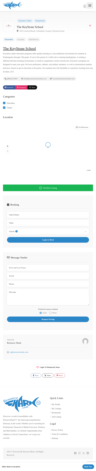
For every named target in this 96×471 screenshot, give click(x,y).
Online (29, 21)
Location (20, 39)
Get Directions (83, 127)
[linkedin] (87, 453)
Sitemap (55, 438)
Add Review (33, 39)
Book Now (88, 467)
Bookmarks (56, 413)
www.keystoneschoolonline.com (63, 79)
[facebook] (75, 453)
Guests (13, 231)
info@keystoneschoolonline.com (34, 79)
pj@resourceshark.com (19, 352)
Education (22, 21)
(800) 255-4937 (12, 79)
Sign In (84, 6)
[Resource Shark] (12, 5)
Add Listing (56, 417)
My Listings (56, 408)
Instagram (22, 87)
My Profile (56, 404)
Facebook (10, 87)
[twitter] (83, 453)
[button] (8, 146)
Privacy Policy (57, 430)
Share (33, 87)
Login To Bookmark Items (50, 367)
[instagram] (79, 453)
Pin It (60, 375)
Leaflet (89, 170)
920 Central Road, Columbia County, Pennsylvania (41, 31)
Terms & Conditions (60, 434)
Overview (9, 39)
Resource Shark (14, 343)
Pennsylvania (40, 21)
